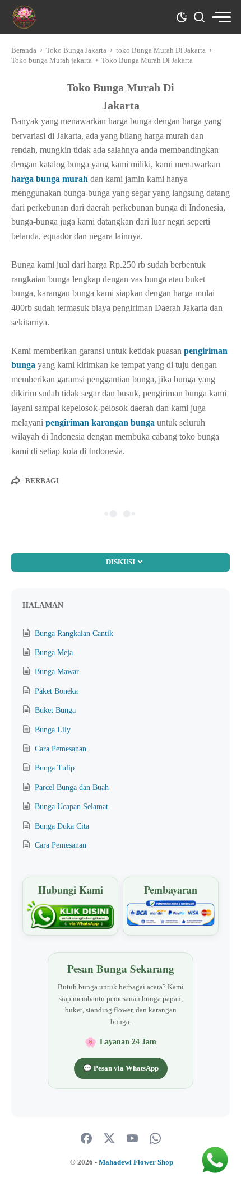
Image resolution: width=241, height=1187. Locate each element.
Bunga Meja (54, 652)
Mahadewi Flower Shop (136, 1162)
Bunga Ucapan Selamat (71, 806)
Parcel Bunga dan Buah (72, 787)
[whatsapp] (155, 1139)
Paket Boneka (56, 691)
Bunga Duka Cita (62, 826)
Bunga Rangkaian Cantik (74, 633)
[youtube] (132, 1139)
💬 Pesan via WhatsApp (121, 1068)
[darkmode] (181, 16)
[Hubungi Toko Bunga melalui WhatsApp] (70, 915)
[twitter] (109, 1139)
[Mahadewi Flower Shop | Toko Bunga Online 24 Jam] (23, 17)
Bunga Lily (53, 730)
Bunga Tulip (55, 768)
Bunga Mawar (57, 671)
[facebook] (86, 1139)
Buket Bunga (55, 710)
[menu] (221, 17)
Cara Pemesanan (60, 749)
